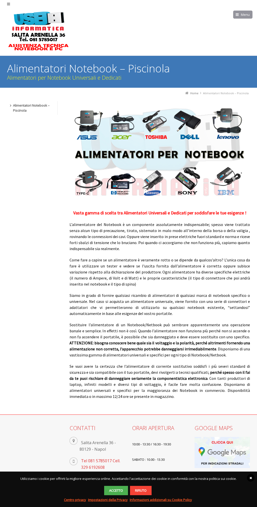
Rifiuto (141, 490)
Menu (245, 14)
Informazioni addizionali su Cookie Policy (161, 499)
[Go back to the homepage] (38, 31)
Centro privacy (75, 499)
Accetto (116, 490)
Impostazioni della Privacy (108, 499)
